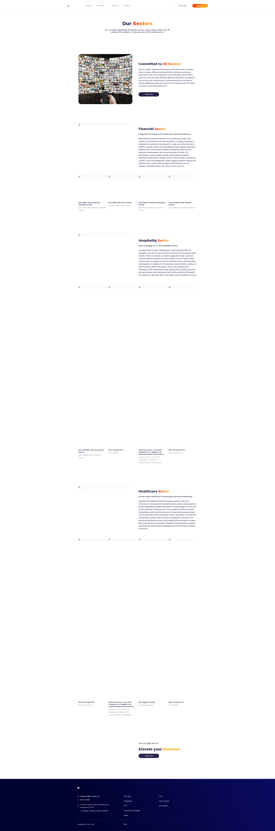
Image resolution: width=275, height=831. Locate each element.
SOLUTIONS (100, 5)
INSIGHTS (127, 5)
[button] (181, 6)
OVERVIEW (88, 5)
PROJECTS (115, 5)
